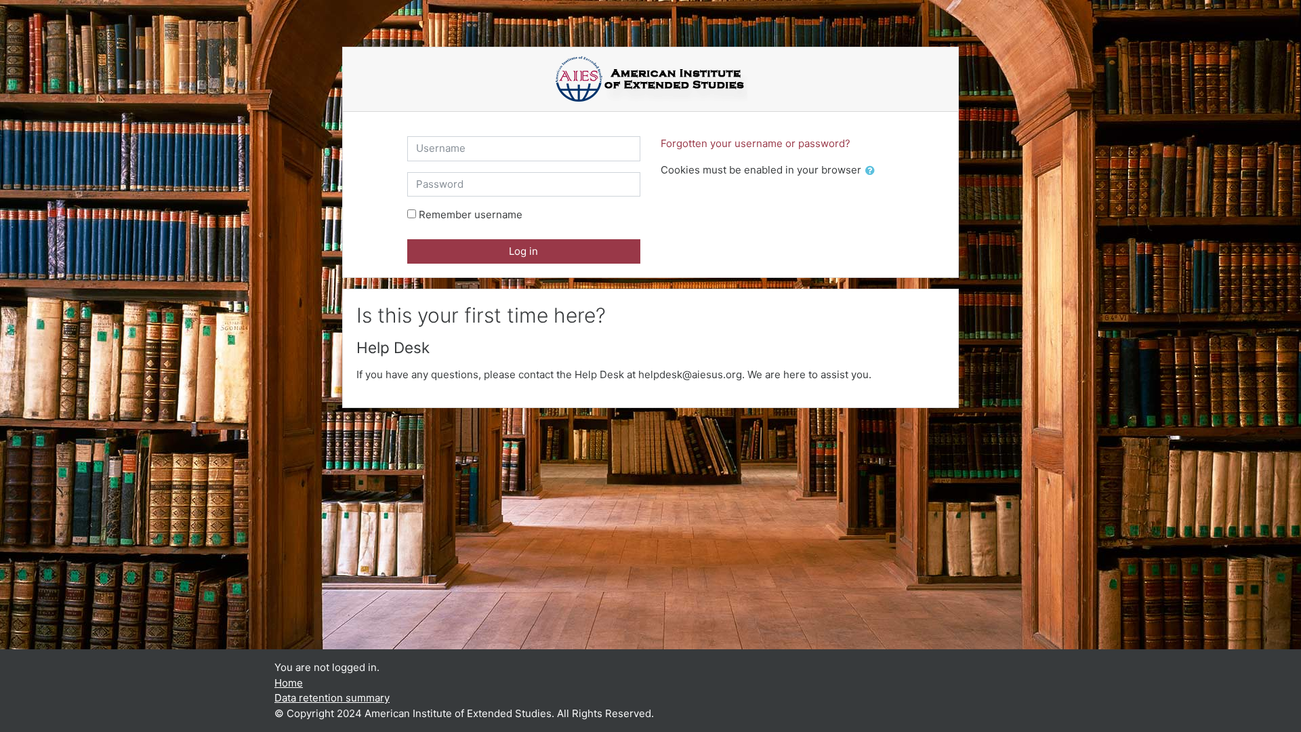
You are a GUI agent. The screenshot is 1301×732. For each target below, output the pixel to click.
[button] (873, 171)
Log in (523, 251)
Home (288, 682)
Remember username (470, 214)
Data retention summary (332, 697)
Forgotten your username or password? (755, 143)
